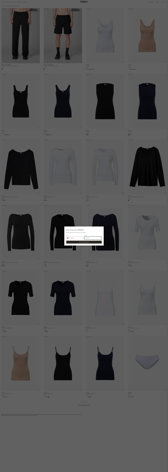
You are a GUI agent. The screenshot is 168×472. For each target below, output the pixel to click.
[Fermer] (102, 228)
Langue (85, 235)
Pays (67, 235)
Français (87, 238)
